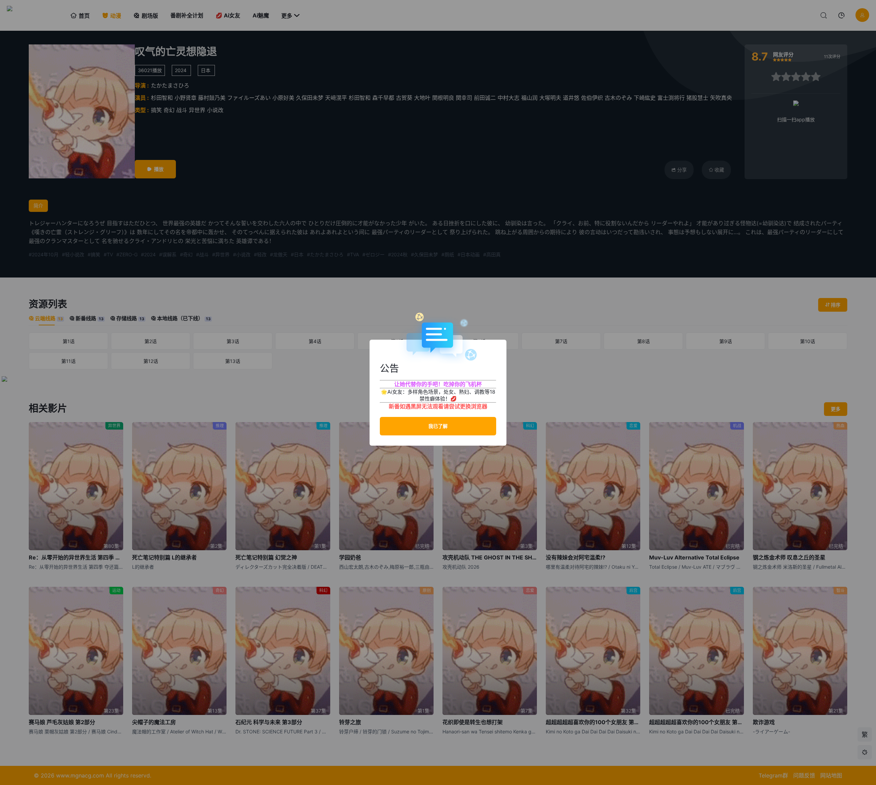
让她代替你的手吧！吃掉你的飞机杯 (438, 384)
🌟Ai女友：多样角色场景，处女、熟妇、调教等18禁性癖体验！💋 (438, 395)
